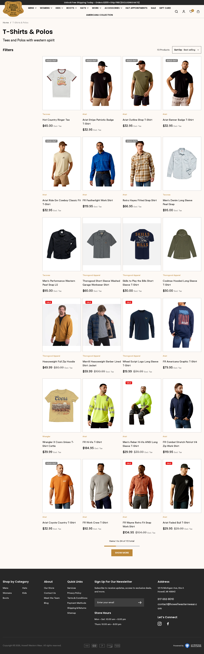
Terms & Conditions (77, 598)
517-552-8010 (166, 599)
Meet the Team (52, 598)
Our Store (49, 588)
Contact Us (50, 593)
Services (71, 588)
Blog (46, 603)
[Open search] (176, 11)
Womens (7, 593)
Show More (122, 552)
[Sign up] (141, 602)
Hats (24, 588)
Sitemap (71, 613)
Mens (5, 588)
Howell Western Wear (31, 646)
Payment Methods (76, 603)
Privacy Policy (74, 593)
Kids (24, 593)
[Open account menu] (184, 11)
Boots (6, 598)
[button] (186, 49)
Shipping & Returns (76, 608)
